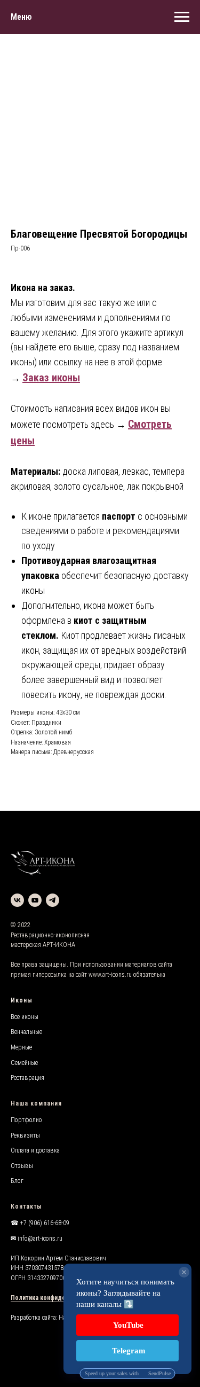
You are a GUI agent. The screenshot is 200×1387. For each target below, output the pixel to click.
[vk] (17, 900)
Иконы (22, 1000)
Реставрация (27, 1078)
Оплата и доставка (35, 1150)
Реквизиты (25, 1135)
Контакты (26, 1206)
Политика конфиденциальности (57, 1298)
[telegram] (52, 900)
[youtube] (35, 900)
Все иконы (24, 1017)
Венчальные (26, 1032)
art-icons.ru (117, 974)
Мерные (21, 1047)
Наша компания (36, 1103)
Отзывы (22, 1166)
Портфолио (26, 1120)
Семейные (24, 1063)
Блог (17, 1181)
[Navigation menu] (181, 17)
